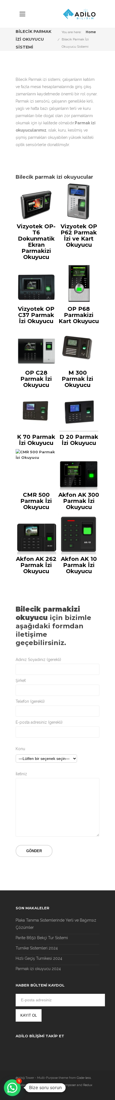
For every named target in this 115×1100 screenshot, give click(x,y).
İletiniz (21, 774)
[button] (12, 1087)
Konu (20, 749)
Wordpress (42, 1085)
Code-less (84, 1078)
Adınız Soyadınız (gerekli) (38, 659)
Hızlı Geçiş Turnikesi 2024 (39, 958)
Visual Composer (64, 1085)
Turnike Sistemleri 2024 (37, 948)
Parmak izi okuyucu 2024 (38, 968)
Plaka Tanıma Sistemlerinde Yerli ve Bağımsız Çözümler (56, 924)
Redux (87, 1085)
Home (91, 32)
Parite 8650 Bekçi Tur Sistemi (42, 938)
